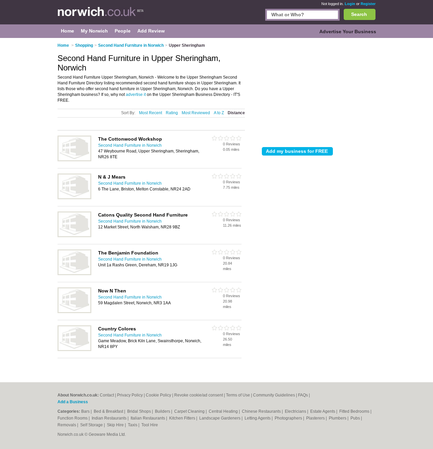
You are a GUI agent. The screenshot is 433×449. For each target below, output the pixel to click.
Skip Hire (116, 425)
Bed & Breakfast (109, 411)
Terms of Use (238, 395)
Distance (236, 112)
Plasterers (316, 418)
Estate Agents (323, 411)
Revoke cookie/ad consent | (200, 395)
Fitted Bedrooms (354, 411)
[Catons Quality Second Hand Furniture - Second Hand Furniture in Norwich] (74, 235)
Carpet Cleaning (190, 411)
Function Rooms (73, 418)
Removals (67, 425)
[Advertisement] (318, 91)
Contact (107, 395)
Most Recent (150, 112)
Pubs (355, 418)
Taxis (133, 425)
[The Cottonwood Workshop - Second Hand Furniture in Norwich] (74, 160)
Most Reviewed (196, 112)
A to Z (219, 112)
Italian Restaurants (148, 418)
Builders (163, 411)
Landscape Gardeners (220, 418)
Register (368, 4)
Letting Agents (258, 418)
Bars (86, 411)
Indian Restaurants (110, 418)
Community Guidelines (274, 395)
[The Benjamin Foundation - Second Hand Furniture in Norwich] (74, 273)
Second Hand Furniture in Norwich (130, 145)
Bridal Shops (139, 411)
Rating (172, 112)
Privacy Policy (130, 395)
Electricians (296, 411)
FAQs (303, 395)
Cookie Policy (158, 395)
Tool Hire (149, 425)
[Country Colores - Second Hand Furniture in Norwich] (74, 349)
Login (350, 4)
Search (359, 14)
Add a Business (73, 402)
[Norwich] (101, 15)
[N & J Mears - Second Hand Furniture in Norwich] (74, 198)
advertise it (136, 94)
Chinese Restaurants (262, 411)
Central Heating (224, 411)
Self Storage (92, 425)
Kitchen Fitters (182, 418)
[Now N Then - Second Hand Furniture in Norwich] (74, 311)
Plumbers (338, 418)
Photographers (289, 418)
